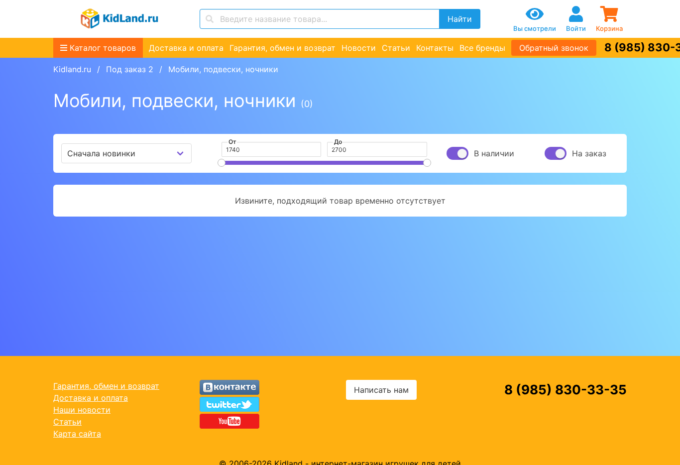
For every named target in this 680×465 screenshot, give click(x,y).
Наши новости (82, 410)
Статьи (396, 48)
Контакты (434, 48)
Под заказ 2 (129, 69)
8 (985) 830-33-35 (565, 389)
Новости (358, 48)
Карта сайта (77, 434)
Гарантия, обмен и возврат (282, 48)
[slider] (222, 163)
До (338, 141)
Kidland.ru (72, 69)
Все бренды (482, 48)
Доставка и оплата (186, 48)
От (232, 141)
